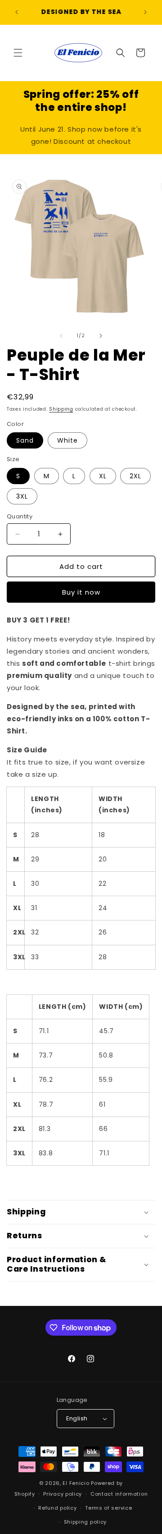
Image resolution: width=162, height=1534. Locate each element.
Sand (25, 440)
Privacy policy (62, 1493)
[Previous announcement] (17, 12)
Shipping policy (85, 1521)
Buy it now (81, 592)
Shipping (61, 409)
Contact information (119, 1493)
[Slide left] (61, 336)
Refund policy (57, 1507)
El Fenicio (76, 1483)
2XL (135, 476)
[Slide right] (101, 336)
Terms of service (108, 1507)
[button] (18, 53)
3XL (22, 496)
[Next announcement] (145, 12)
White (67, 440)
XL (103, 476)
